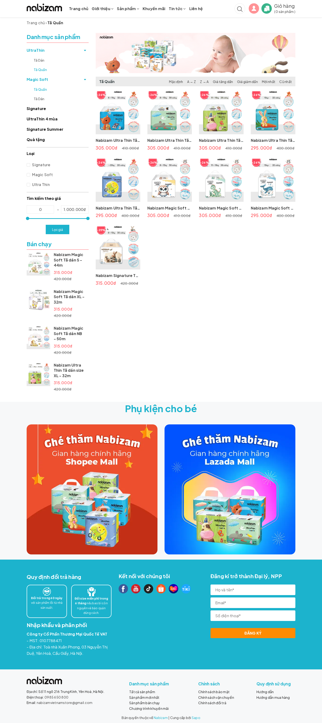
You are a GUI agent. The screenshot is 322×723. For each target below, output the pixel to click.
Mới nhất (268, 81)
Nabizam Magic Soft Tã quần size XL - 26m (239, 207)
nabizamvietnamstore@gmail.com (64, 702)
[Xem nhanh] (118, 112)
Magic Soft (37, 79)
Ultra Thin (40, 184)
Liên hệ (196, 8)
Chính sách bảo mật (214, 692)
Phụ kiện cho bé (161, 408)
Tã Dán (39, 60)
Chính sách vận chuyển (216, 697)
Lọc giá (57, 229)
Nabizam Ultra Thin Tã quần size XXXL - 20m (137, 207)
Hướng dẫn (265, 692)
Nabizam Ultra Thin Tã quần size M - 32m (134, 140)
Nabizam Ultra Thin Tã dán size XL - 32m (69, 370)
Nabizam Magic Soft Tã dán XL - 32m (69, 296)
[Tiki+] (186, 588)
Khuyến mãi (154, 8)
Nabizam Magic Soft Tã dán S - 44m (68, 260)
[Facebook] (123, 588)
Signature (36, 108)
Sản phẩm (126, 8)
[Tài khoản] (254, 7)
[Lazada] (173, 588)
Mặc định (176, 81)
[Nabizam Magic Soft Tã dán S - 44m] (38, 264)
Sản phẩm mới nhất (144, 697)
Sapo (196, 717)
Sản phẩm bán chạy (144, 703)
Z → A (204, 81)
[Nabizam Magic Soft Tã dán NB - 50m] (38, 337)
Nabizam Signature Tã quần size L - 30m (134, 275)
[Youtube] (135, 588)
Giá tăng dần (223, 81)
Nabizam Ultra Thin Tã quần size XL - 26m (238, 140)
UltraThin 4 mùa (42, 118)
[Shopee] (161, 588)
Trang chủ (78, 8)
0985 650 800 (56, 697)
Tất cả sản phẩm (142, 692)
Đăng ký (253, 633)
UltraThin (36, 50)
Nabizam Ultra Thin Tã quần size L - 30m (185, 140)
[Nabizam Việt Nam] (44, 7)
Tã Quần (40, 69)
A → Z (191, 81)
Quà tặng (36, 139)
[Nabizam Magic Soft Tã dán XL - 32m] (38, 300)
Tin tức (176, 8)
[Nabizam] (92, 489)
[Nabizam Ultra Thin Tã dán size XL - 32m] (38, 374)
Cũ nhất (285, 81)
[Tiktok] (148, 588)
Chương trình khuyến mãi (149, 708)
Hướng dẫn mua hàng (273, 697)
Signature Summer (45, 129)
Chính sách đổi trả (212, 703)
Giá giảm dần (247, 81)
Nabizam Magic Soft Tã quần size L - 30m (186, 207)
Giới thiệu (101, 8)
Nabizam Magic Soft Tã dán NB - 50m (68, 333)
